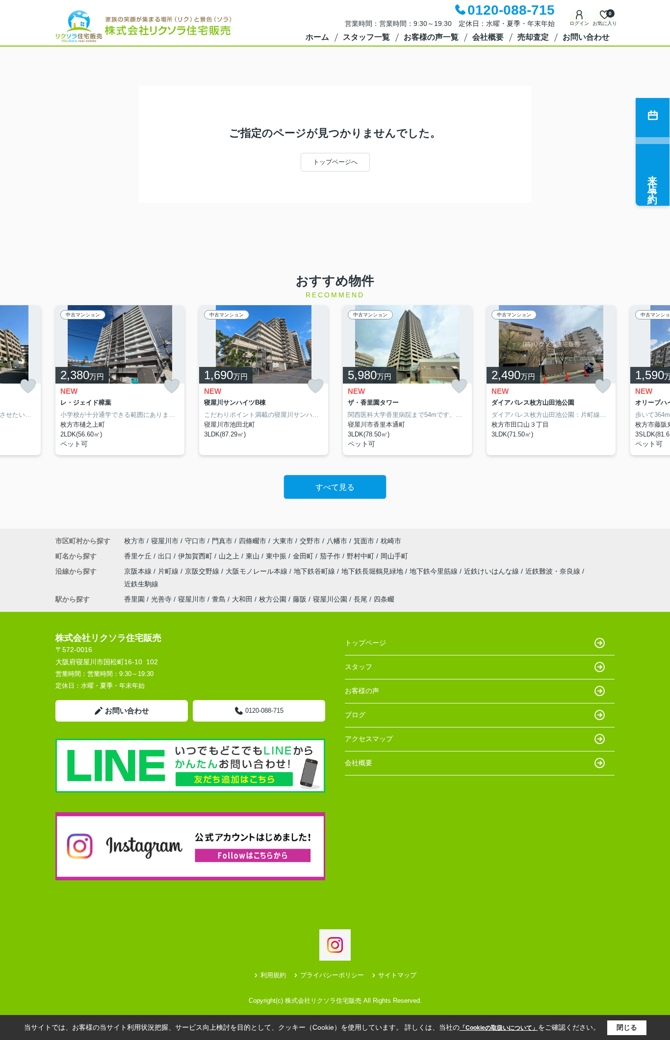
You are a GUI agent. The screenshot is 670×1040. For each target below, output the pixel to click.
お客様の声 (362, 691)
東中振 (277, 556)
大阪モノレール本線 (257, 571)
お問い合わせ (586, 37)
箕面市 (364, 541)
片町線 (169, 571)
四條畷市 (252, 541)
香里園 (134, 599)
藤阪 (300, 599)
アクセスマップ (369, 739)
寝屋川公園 (330, 599)
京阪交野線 (203, 571)
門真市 (222, 541)
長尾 (360, 599)
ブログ (355, 715)
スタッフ (358, 667)
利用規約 (273, 975)
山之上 (230, 556)
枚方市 (134, 541)
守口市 (195, 541)
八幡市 (337, 541)
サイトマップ (397, 975)
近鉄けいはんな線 (492, 571)
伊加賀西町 (196, 556)
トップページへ (335, 162)
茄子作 (331, 556)
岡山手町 (394, 556)
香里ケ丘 (139, 556)
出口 (166, 556)
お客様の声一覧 (431, 37)
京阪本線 (139, 571)
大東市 (283, 541)
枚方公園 (272, 599)
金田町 (304, 556)
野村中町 (361, 556)
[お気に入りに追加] (28, 386)
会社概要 (488, 37)
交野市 (310, 541)
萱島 (219, 599)
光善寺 (161, 599)
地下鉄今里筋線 (435, 571)
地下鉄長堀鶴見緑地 (373, 571)
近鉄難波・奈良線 (553, 571)
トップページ (365, 643)
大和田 (242, 599)
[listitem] (120, 380)
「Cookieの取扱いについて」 (499, 1027)
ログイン (579, 23)
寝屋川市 (165, 541)
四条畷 (384, 599)
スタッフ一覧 (366, 37)
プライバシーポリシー (332, 975)
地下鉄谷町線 (315, 571)
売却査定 (533, 37)
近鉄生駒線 (141, 584)
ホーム (317, 37)
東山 (253, 556)
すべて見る (335, 487)
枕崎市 (391, 541)
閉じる (627, 1027)
